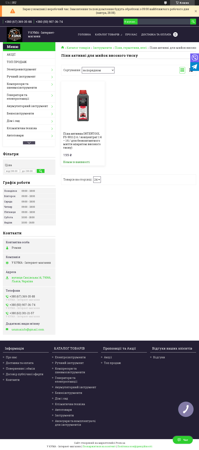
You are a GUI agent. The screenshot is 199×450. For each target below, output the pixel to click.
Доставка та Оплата (156, 34)
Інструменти (102, 48)
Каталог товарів (107, 34)
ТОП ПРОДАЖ (17, 62)
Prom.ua (120, 442)
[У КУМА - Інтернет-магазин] (14, 34)
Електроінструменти (70, 357)
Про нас (131, 34)
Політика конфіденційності (134, 446)
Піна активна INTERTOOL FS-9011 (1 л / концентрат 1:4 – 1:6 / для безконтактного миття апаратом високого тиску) (82, 140)
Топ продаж (112, 363)
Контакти (13, 380)
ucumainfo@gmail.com (28, 329)
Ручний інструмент (21, 76)
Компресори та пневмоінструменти (22, 85)
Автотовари (15, 135)
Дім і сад (13, 121)
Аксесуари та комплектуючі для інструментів (75, 422)
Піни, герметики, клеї (131, 48)
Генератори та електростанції (18, 96)
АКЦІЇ (11, 54)
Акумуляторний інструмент (27, 106)
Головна (84, 34)
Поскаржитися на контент (99, 446)
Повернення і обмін (20, 368)
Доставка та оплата (19, 363)
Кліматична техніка (22, 128)
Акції (108, 357)
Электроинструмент (21, 69)
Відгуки (159, 357)
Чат (185, 439)
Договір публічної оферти (24, 374)
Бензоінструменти (20, 113)
